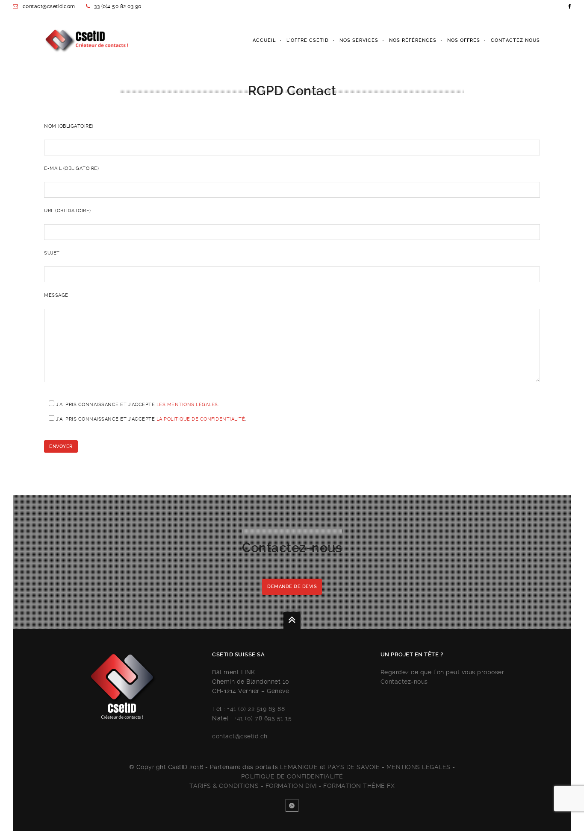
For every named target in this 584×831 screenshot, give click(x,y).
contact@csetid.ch (240, 736)
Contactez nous (515, 40)
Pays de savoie (353, 767)
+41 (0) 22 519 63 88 (256, 708)
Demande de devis (292, 586)
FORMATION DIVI (291, 785)
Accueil (264, 40)
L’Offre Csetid (307, 40)
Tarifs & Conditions (224, 785)
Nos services (358, 40)
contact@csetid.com (49, 6)
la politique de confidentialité (200, 419)
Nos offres (463, 40)
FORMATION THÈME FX (359, 785)
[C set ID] (86, 40)
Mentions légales (418, 767)
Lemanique (299, 767)
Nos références (413, 40)
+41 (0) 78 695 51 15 (263, 718)
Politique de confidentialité (292, 776)
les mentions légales (187, 404)
